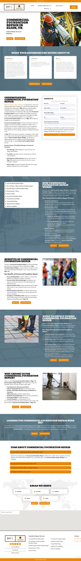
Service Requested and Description (51, 121)
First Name (46, 103)
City (45, 117)
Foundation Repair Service (44, 5)
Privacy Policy (54, 101)
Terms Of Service (63, 101)
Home (32, 5)
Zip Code (62, 117)
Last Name (62, 103)
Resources (46, 8)
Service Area (59, 5)
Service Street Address (49, 112)
